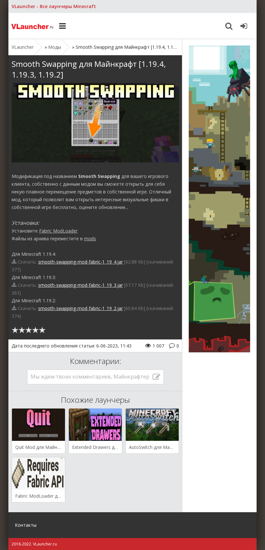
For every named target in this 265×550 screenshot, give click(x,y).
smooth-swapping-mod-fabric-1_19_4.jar (80, 262)
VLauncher (32, 26)
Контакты (26, 525)
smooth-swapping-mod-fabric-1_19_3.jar (80, 285)
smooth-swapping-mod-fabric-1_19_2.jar (80, 308)
